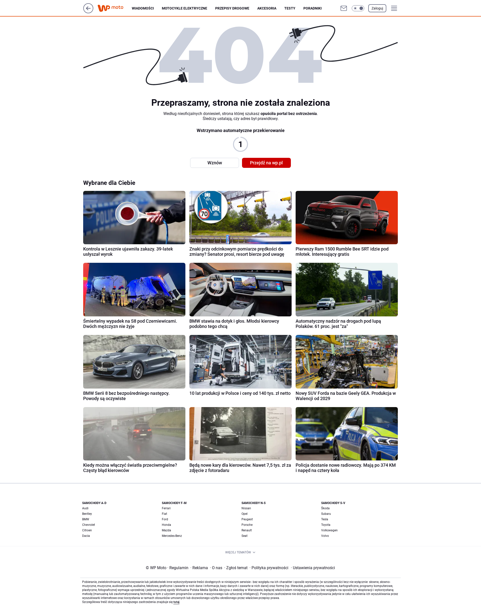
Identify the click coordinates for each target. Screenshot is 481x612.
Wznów (214, 162)
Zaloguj (377, 8)
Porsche (247, 525)
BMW (85, 519)
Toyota (325, 525)
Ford (165, 519)
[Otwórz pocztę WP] (344, 8)
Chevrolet (88, 525)
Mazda (166, 530)
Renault (247, 530)
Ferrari (166, 508)
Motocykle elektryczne (184, 8)
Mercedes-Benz (172, 536)
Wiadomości (143, 8)
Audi (85, 508)
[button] (358, 8)
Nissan (246, 508)
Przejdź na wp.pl (266, 162)
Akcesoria (266, 8)
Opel (245, 514)
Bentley (87, 514)
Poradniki (312, 8)
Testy (289, 8)
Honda (166, 525)
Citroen (87, 530)
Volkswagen (329, 530)
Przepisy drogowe (232, 8)
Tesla (324, 519)
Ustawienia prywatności (313, 567)
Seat (245, 536)
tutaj (176, 602)
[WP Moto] (114, 8)
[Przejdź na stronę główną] (88, 12)
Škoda (325, 508)
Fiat (164, 514)
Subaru (326, 514)
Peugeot (247, 519)
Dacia (86, 536)
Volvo (325, 536)
